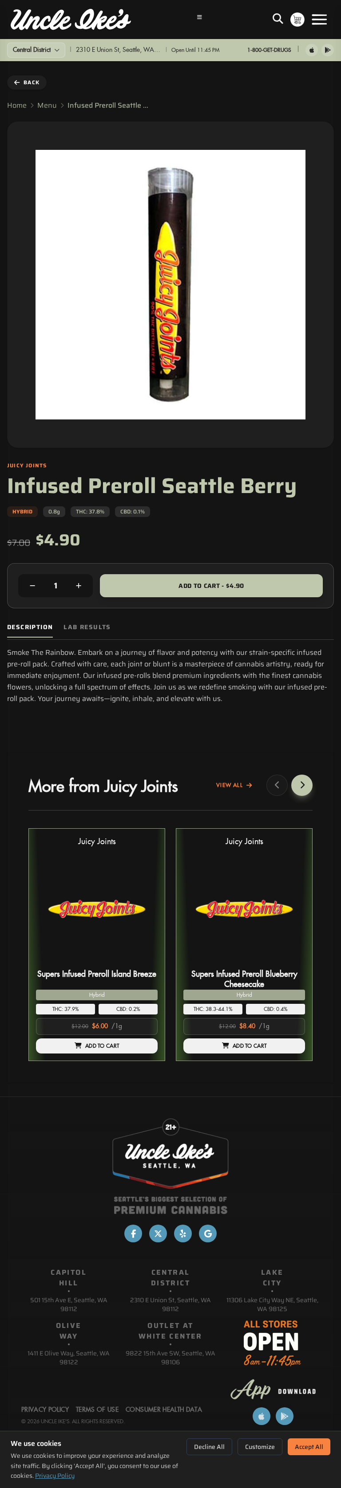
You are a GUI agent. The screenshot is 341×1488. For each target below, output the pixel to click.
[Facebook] (133, 1233)
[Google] (208, 1233)
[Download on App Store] (311, 50)
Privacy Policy (55, 1475)
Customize (260, 1447)
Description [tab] (30, 627)
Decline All (209, 1447)
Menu (47, 105)
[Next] (302, 785)
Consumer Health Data (164, 1410)
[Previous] (277, 785)
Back (32, 82)
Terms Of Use (97, 1410)
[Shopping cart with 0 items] (297, 19)
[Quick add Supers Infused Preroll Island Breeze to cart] (143, 962)
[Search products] (278, 19)
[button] (96, 944)
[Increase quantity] (78, 586)
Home (17, 105)
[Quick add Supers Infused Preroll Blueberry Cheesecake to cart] (291, 962)
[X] (158, 1233)
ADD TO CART (102, 1046)
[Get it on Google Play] (327, 50)
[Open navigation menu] (200, 19)
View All (229, 785)
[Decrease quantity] (32, 586)
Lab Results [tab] (87, 627)
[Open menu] (319, 19)
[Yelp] (183, 1233)
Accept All (309, 1447)
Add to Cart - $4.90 (211, 586)
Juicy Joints (97, 841)
